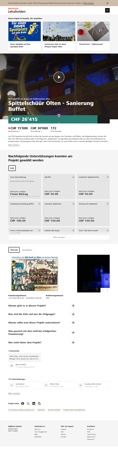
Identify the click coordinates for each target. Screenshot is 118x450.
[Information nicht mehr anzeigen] (107, 3)
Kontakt (63, 437)
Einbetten (41, 410)
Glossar (63, 434)
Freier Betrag (19, 194)
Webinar (63, 429)
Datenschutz (91, 437)
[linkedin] (34, 403)
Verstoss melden (54, 410)
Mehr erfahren (89, 3)
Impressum (90, 439)
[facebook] (23, 403)
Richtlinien (90, 429)
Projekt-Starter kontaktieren (74, 410)
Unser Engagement (41, 432)
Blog (36, 434)
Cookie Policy (91, 434)
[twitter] (28, 403)
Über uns (37, 429)
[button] (107, 10)
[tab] (12, 168)
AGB (88, 432)
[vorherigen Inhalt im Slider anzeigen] (107, 290)
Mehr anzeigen (59, 237)
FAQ (62, 432)
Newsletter (38, 437)
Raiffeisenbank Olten (41, 99)
